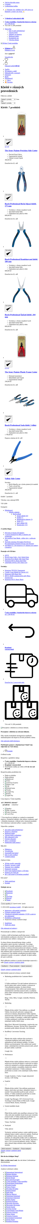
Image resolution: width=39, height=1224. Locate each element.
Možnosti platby (14, 36)
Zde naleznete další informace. (10, 741)
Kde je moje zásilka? (11, 855)
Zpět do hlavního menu (12, 2)
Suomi (13, 1207)
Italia (11, 1192)
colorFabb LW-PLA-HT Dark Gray (16, 562)
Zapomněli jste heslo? (11, 853)
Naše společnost (10, 881)
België (13, 1178)
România (15, 1221)
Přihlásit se (8, 849)
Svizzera (15, 1216)
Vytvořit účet (9, 57)
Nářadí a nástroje (14, 512)
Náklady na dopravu (15, 34)
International (19, 1172)
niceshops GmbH (15, 907)
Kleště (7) (20, 517)
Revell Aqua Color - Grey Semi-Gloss (17, 557)
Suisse (13, 1214)
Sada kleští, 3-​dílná (20, 425)
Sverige (14, 1209)
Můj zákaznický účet (11, 837)
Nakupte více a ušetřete (12, 867)
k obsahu (7, 4)
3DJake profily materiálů (12, 863)
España (13, 1185)
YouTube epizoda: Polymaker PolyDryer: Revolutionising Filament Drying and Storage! (19, 543)
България (16, 1179)
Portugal (14, 1201)
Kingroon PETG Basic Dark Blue (15, 561)
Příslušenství (9, 510)
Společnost (8, 923)
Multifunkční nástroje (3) (24, 519)
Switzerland (18, 1218)
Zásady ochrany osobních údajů (14, 962)
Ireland (13, 1190)
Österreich (16, 1198)
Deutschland (19, 1183)
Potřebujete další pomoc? (13, 842)
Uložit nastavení (6, 1148)
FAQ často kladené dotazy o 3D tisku (16, 871)
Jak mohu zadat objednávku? (14, 830)
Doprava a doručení (11, 831)
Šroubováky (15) (22, 525)
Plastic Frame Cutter (21, 372)
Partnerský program (11, 869)
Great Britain (19, 1210)
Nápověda (8, 29)
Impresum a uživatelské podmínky (15, 910)
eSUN (7, 555)
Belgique (15, 1176)
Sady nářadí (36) (22, 523)
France (13, 1187)
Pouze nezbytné (14, 966)
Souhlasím (5, 966)
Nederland (16, 1196)
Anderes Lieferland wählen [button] (9, 1169)
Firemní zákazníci (10, 839)
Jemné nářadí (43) (22, 516)
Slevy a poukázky (10, 841)
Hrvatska (15, 1189)
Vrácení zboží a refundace (13, 835)
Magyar (14, 1194)
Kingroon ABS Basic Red (13, 574)
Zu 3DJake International (8, 1165)
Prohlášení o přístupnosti (12, 918)
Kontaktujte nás (14, 38)
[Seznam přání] (6, 60)
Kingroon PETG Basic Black (14, 579)
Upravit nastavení (26, 966)
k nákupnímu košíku (11, 6)
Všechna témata (14, 40)
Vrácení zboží (13, 32)
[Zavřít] (1, 15)
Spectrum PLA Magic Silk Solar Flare (17, 559)
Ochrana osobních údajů (12, 912)
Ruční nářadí (17, 514)
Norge (13, 1219)
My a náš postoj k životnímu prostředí (17, 874)
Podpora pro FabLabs (11, 872)
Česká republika (22, 1181)
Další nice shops (10, 925)
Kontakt (7, 883)
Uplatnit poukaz (10, 856)
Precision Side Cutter (21, 151)
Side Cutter (12, 478)
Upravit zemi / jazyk (19, 903)
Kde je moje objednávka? (17, 31)
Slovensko (16, 1205)
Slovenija (16, 1203)
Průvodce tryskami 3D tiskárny (14, 533)
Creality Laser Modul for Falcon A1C (17, 572)
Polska (13, 1199)
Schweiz (15, 1212)
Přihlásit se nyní (10, 50)
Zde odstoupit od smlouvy (9, 928)
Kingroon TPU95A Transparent (15, 570)
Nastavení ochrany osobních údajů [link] (16, 919)
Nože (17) (20, 521)
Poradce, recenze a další (12, 865)
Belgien (14, 1174)
